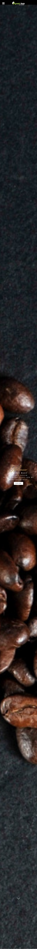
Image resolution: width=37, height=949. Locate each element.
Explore (18, 483)
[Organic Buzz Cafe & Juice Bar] (18, 3)
